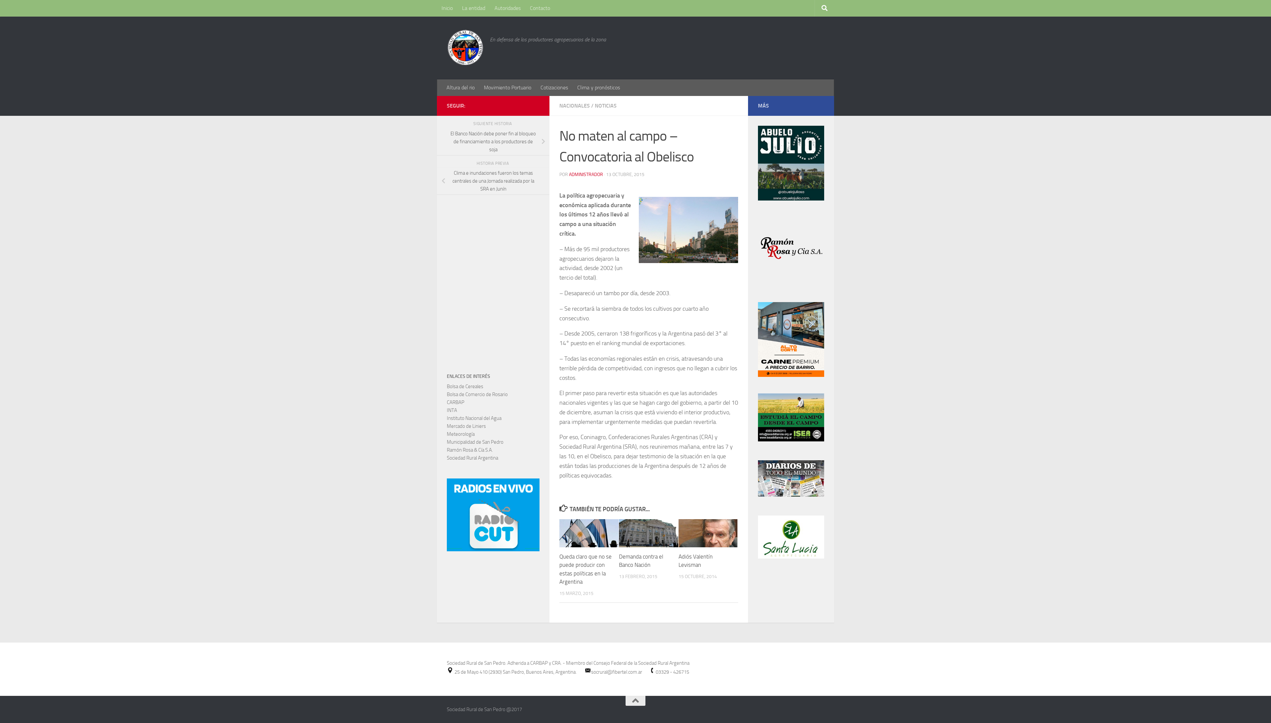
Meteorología (461, 434)
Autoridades (507, 8)
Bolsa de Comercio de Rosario (477, 394)
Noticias (606, 106)
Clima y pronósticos (598, 87)
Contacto (540, 8)
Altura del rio (461, 87)
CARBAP (455, 402)
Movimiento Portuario (507, 87)
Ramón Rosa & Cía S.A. (470, 450)
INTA (452, 410)
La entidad (473, 8)
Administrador (586, 174)
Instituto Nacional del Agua (474, 418)
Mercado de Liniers (466, 426)
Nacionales (574, 106)
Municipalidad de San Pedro (475, 442)
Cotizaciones (554, 87)
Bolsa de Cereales (465, 386)
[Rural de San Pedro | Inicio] (465, 48)
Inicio (447, 8)
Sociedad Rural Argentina (472, 458)
